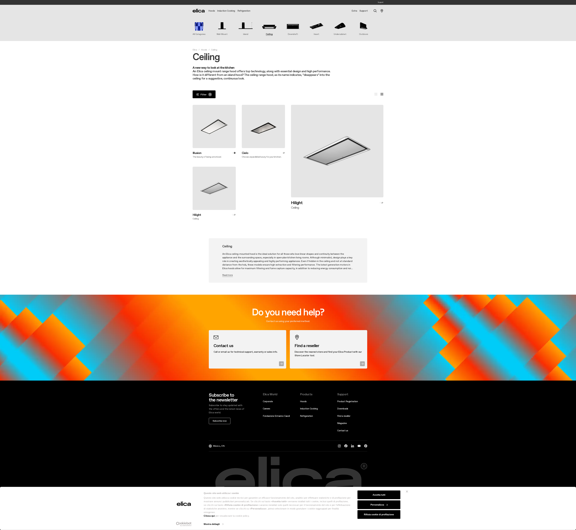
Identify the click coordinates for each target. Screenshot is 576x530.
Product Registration (347, 401)
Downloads (342, 408)
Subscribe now (220, 420)
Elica (195, 49)
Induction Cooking (309, 408)
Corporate (268, 401)
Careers (266, 408)
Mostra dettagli (212, 524)
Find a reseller (343, 416)
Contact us (342, 430)
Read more (227, 274)
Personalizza (377, 504)
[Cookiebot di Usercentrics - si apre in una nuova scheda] (184, 524)
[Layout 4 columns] (381, 94)
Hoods (204, 49)
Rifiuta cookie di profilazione (379, 514)
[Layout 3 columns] (375, 94)
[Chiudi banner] (407, 492)
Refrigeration (306, 416)
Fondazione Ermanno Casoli (276, 416)
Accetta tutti (379, 495)
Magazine (342, 423)
